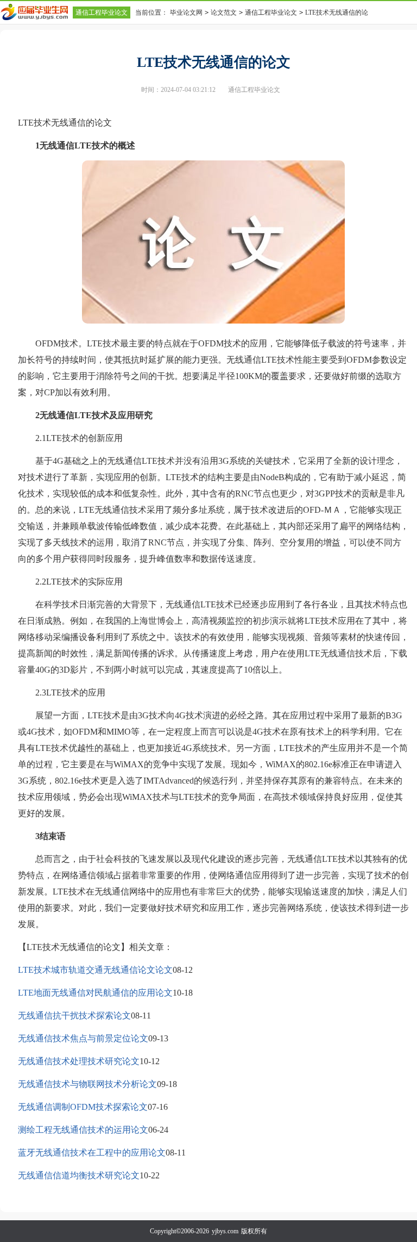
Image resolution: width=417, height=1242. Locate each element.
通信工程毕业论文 (101, 12)
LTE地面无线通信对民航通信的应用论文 (95, 992)
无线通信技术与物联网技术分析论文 (87, 1084)
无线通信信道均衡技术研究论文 (79, 1175)
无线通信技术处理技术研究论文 (79, 1061)
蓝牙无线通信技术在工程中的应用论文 (92, 1152)
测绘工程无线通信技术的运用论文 (83, 1129)
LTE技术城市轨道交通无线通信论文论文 (95, 969)
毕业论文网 (186, 12)
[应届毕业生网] (36, 12)
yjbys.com (225, 1231)
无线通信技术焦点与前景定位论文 (83, 1038)
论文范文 (224, 12)
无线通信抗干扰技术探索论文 (74, 1015)
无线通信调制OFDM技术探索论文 (83, 1106)
